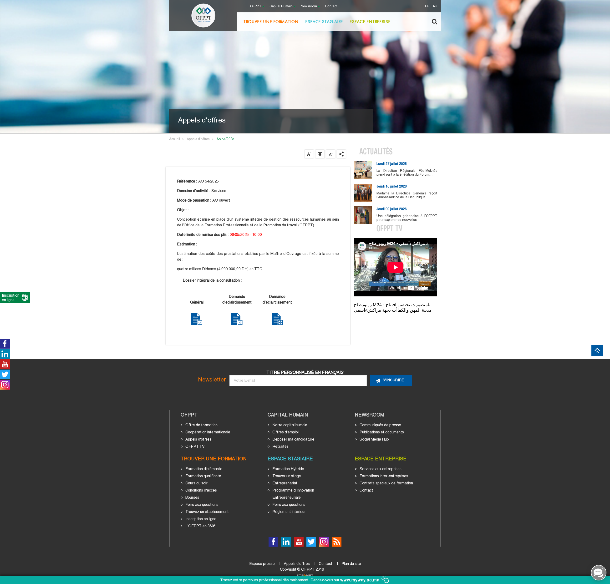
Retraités (280, 446)
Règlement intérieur (289, 511)
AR (435, 6)
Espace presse (262, 563)
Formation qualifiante (203, 476)
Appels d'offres (198, 139)
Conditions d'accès (201, 490)
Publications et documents (382, 432)
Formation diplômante (203, 469)
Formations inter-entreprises (384, 476)
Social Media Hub (374, 439)
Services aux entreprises (381, 469)
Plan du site (351, 563)
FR (427, 6)
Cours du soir (196, 483)
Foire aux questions (201, 504)
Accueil (174, 139)
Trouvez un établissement (207, 511)
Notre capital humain (289, 425)
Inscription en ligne (200, 519)
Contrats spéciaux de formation (386, 483)
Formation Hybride (288, 469)
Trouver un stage (286, 476)
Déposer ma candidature (293, 439)
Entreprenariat (284, 483)
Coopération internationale (207, 432)
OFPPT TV (195, 446)
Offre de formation (201, 425)
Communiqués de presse (380, 425)
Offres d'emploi (285, 432)
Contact (331, 6)
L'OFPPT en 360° (200, 526)
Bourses (192, 497)
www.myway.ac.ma (360, 580)
